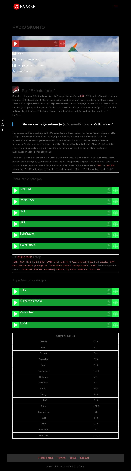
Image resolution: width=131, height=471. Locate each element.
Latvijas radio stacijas (29, 59)
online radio (24, 257)
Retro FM (49, 269)
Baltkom (60, 269)
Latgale (103, 262)
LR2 (82, 96)
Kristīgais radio (80, 265)
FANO (50, 466)
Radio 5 (67, 265)
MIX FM (38, 269)
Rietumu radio (26, 265)
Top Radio (71, 269)
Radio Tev (65, 262)
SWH (99, 165)
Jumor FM (95, 269)
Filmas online (45, 458)
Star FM (110, 165)
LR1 (29, 262)
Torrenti (61, 458)
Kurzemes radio (80, 262)
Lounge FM (41, 265)
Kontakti (84, 458)
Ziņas (73, 458)
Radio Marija (56, 265)
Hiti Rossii (27, 269)
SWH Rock (52, 262)
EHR (16, 262)
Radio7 (93, 265)
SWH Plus (83, 269)
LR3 (42, 262)
